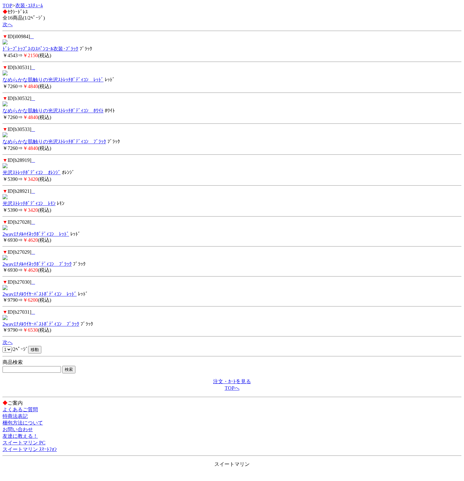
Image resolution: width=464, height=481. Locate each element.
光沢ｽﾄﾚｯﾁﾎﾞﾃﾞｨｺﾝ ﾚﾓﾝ (29, 203)
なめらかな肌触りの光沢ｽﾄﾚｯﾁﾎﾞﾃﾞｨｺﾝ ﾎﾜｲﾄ (53, 110)
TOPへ (232, 388)
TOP (7, 5)
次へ (8, 24)
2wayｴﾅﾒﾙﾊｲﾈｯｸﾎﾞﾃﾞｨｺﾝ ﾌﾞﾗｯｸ (37, 264)
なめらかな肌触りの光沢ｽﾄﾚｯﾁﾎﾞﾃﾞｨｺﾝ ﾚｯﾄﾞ (53, 79)
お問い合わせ (18, 429)
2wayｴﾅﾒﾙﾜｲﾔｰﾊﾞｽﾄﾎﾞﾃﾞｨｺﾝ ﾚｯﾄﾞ (40, 294)
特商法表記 (15, 416)
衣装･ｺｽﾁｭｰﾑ (29, 5)
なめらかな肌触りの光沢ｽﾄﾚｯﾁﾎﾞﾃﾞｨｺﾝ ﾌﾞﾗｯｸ (54, 141)
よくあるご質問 (20, 409)
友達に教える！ (20, 436)
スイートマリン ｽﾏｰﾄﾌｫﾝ (30, 449)
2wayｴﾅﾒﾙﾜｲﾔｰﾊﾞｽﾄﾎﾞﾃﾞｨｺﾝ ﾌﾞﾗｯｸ (41, 324)
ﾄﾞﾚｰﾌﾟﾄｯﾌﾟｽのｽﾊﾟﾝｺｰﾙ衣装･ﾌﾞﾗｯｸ (40, 48)
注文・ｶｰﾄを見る (232, 381)
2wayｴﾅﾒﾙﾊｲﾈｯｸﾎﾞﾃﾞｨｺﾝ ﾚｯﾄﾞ (36, 234)
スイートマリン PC (24, 442)
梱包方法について (23, 422)
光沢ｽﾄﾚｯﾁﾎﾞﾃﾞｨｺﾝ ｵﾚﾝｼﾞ (32, 172)
